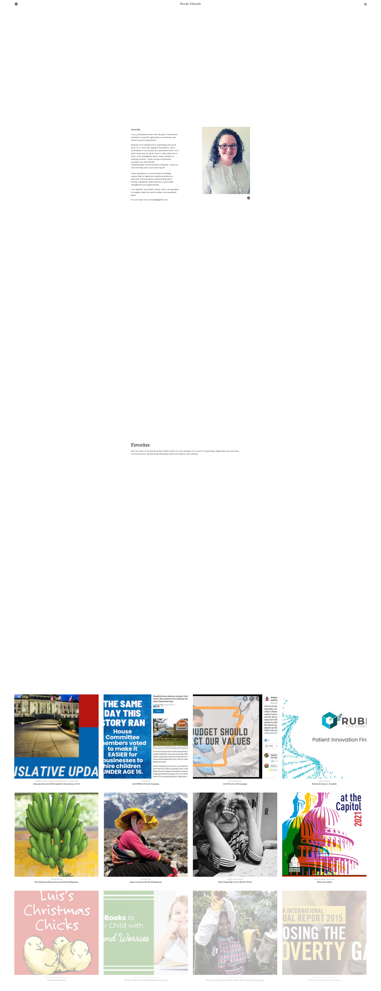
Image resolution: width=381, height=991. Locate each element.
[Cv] (248, 197)
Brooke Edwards (190, 4)
